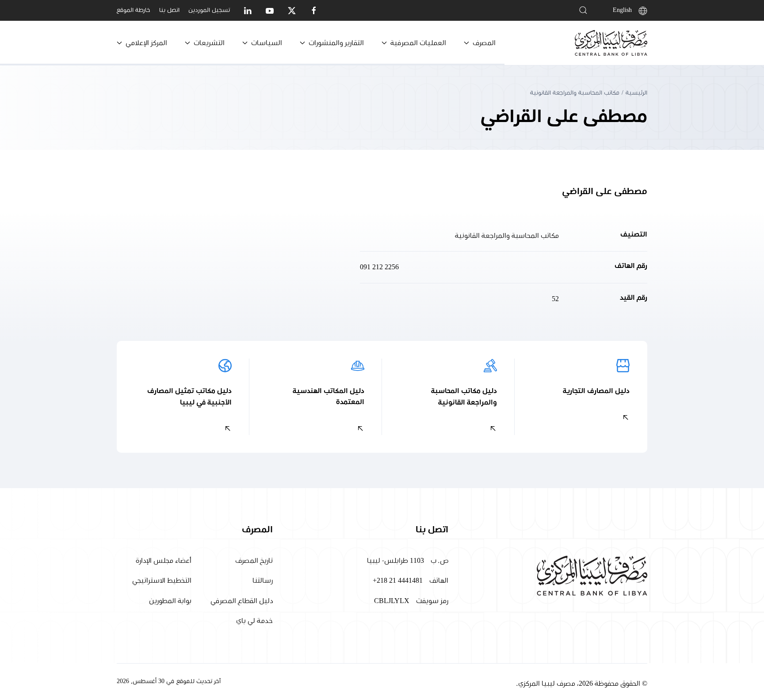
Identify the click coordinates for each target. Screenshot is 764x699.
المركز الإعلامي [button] (146, 42)
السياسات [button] (266, 42)
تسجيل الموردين (209, 10)
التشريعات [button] (209, 42)
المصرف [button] (484, 42)
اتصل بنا (169, 10)
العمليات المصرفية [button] (418, 42)
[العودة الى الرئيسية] (611, 43)
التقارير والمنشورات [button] (336, 42)
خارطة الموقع (133, 10)
